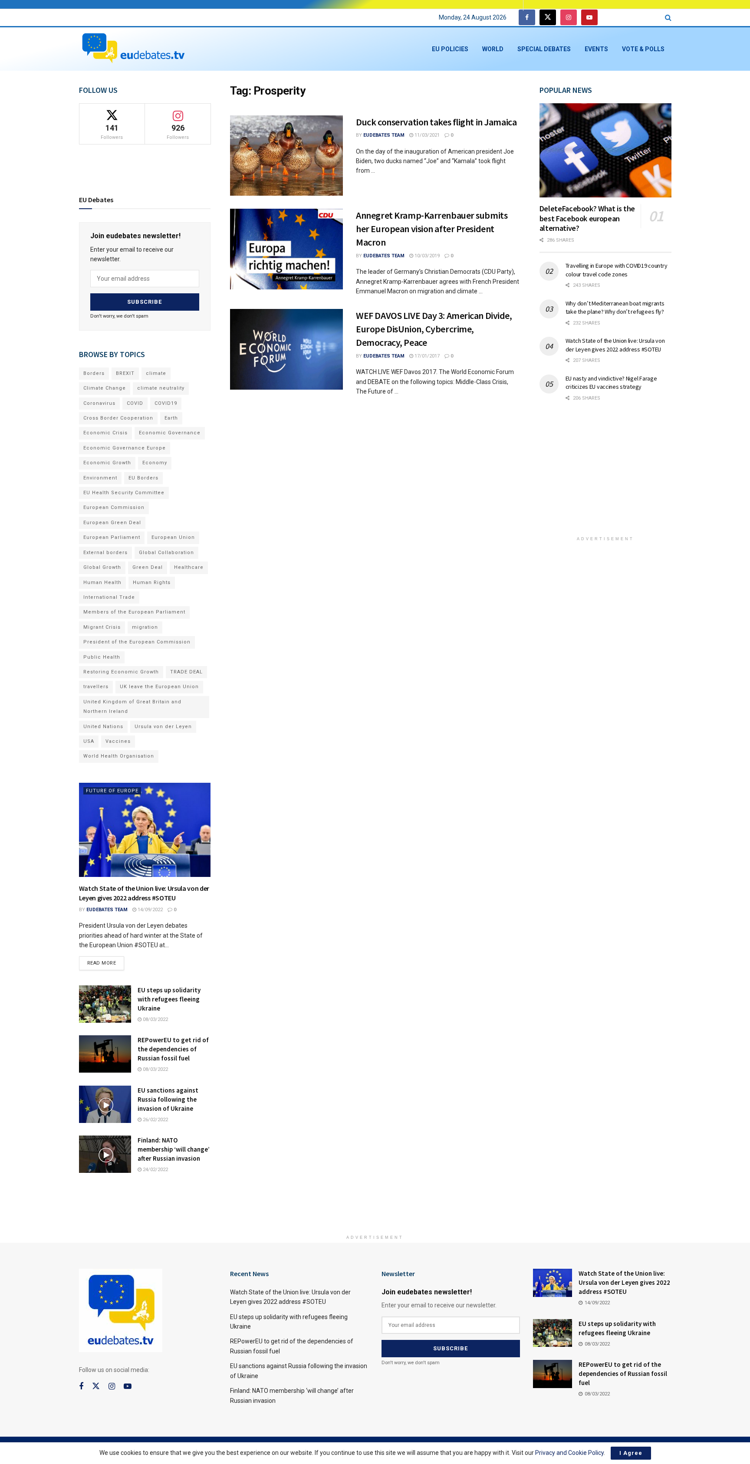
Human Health (102, 582)
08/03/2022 (154, 1019)
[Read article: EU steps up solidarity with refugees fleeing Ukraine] (105, 1004)
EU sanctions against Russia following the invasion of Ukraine (168, 1099)
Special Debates (544, 49)
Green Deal (147, 567)
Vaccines (118, 741)
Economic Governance (170, 433)
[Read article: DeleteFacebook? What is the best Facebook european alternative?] (605, 150)
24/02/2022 (154, 1169)
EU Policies (450, 49)
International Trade (109, 597)
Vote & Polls (643, 49)
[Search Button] (668, 17)
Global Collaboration (166, 552)
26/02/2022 (154, 1120)
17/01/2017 (426, 356)
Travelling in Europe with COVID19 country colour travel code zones (617, 270)
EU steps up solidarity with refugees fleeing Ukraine (169, 999)
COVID (135, 403)
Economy (154, 463)
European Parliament (111, 537)
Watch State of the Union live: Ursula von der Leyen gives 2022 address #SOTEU (615, 345)
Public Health (101, 657)
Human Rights (152, 582)
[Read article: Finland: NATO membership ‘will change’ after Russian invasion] (105, 1154)
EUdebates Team (384, 135)
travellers (96, 686)
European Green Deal (112, 522)
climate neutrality (160, 388)
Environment (100, 478)
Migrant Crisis (102, 627)
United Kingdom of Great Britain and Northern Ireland (132, 706)
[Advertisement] (605, 474)
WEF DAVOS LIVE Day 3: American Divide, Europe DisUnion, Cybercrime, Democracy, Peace (434, 328)
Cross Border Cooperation (118, 418)
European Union (173, 537)
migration (145, 627)
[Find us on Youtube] (589, 17)
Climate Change (104, 388)
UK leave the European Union (159, 686)
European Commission (114, 507)
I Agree (630, 1453)
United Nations (103, 726)
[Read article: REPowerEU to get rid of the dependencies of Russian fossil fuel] (105, 1054)
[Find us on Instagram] (568, 17)
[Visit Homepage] (133, 49)
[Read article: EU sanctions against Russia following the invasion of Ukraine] (105, 1104)
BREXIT (125, 373)
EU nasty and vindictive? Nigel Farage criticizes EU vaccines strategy (611, 382)
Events (596, 49)
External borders (105, 552)
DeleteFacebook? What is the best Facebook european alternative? (587, 218)
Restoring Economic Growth (121, 672)
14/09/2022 (149, 910)
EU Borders (143, 478)
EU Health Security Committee (123, 493)
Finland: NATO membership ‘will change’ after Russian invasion (174, 1149)
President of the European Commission (137, 642)
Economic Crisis (105, 433)
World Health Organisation (118, 756)
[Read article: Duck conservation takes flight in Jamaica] (286, 155)
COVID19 (166, 403)
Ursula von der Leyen (163, 726)
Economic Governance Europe (124, 448)
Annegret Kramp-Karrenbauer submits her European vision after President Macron (431, 228)
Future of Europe (112, 791)
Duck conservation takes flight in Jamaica (436, 122)
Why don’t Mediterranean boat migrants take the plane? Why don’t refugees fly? (615, 307)
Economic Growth (107, 463)
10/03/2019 (426, 256)
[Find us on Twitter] (547, 17)
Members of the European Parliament (134, 612)
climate (156, 373)
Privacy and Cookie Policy (569, 1452)
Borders (94, 373)
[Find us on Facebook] (527, 17)
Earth (171, 418)
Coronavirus (99, 403)
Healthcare (189, 567)
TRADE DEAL (186, 672)
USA (88, 741)
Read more (106, 961)
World (492, 49)
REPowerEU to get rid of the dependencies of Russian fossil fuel (173, 1049)
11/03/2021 (426, 135)
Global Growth (102, 567)
